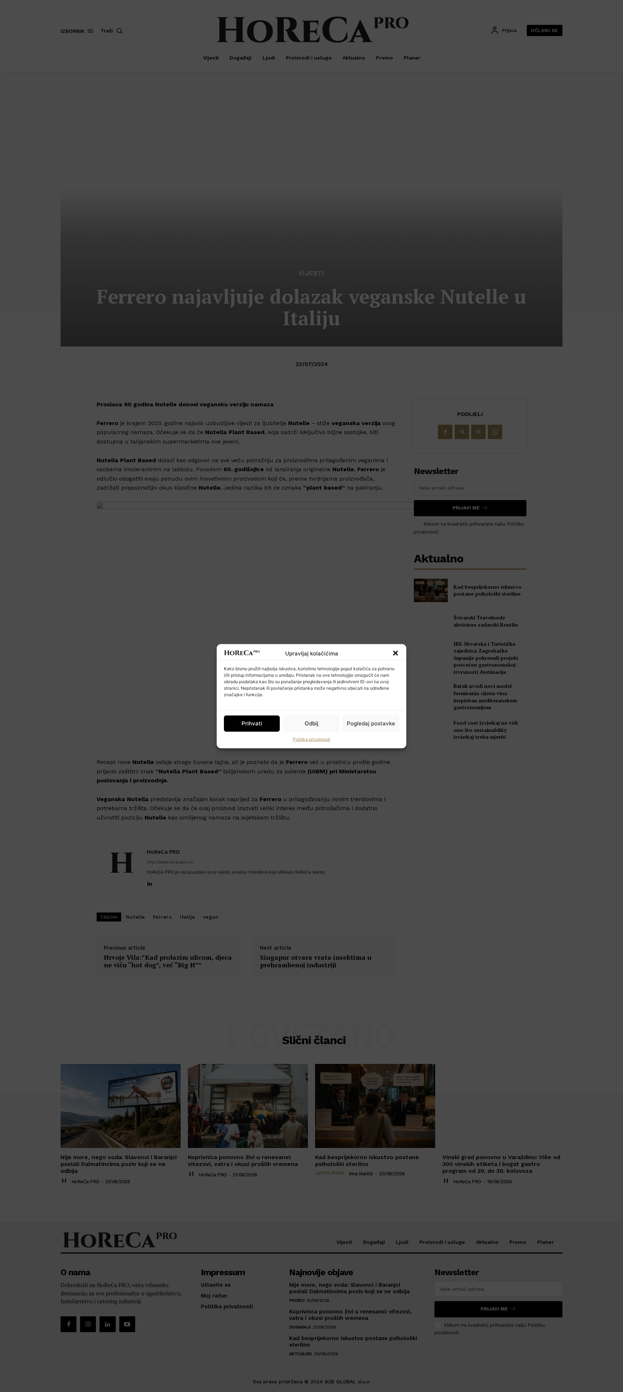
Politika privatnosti (311, 739)
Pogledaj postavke (371, 723)
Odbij (311, 723)
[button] (395, 653)
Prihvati (252, 723)
